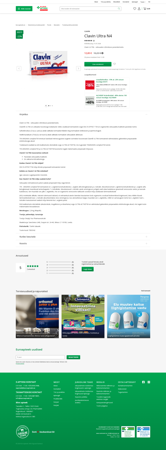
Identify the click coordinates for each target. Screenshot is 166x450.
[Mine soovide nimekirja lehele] (134, 8)
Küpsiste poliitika (81, 397)
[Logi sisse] (139, 8)
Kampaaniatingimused (104, 402)
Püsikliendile (58, 399)
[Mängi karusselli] (46, 105)
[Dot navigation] (48, 105)
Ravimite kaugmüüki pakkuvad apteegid (107, 429)
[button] (20, 32)
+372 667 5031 (33, 396)
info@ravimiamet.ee (113, 433)
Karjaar (56, 402)
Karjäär (56, 405)
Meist (96, 2)
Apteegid (135, 2)
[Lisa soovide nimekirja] (114, 64)
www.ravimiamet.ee (101, 433)
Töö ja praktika (106, 2)
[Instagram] (148, 383)
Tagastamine (123, 392)
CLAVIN (87, 31)
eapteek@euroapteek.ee (25, 388)
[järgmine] (78, 68)
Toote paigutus (102, 406)
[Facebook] (143, 383)
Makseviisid (122, 389)
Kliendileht (116, 2)
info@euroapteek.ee (24, 398)
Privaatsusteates (20, 363)
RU (149, 2)
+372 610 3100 (33, 386)
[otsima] (119, 9)
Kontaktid (126, 2)
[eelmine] (19, 68)
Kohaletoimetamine (125, 386)
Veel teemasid (145, 291)
